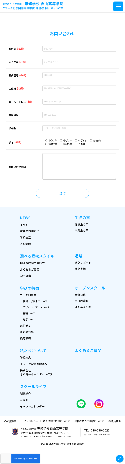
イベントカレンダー (32, 406)
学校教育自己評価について (89, 421)
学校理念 (25, 357)
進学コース (29, 319)
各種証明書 (10, 421)
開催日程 (80, 295)
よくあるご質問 (29, 269)
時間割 (24, 400)
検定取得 (25, 338)
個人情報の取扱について (56, 421)
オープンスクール (90, 287)
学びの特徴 (29, 288)
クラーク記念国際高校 (33, 364)
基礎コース (29, 313)
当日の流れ (81, 301)
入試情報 (25, 244)
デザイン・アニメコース (36, 307)
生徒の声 (82, 217)
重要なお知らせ (29, 231)
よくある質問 (83, 307)
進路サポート (83, 263)
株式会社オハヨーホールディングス (36, 372)
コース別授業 (28, 295)
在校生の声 (81, 224)
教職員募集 (115, 421)
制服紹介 (25, 393)
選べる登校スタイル (37, 256)
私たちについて (33, 350)
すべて (24, 225)
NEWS (25, 217)
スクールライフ (33, 386)
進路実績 (80, 269)
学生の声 (25, 276)
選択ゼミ (25, 326)
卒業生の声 (81, 230)
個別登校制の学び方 (32, 263)
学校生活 (25, 237)
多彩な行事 (27, 332)
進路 (78, 255)
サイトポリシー (29, 421)
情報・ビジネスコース (35, 301)
